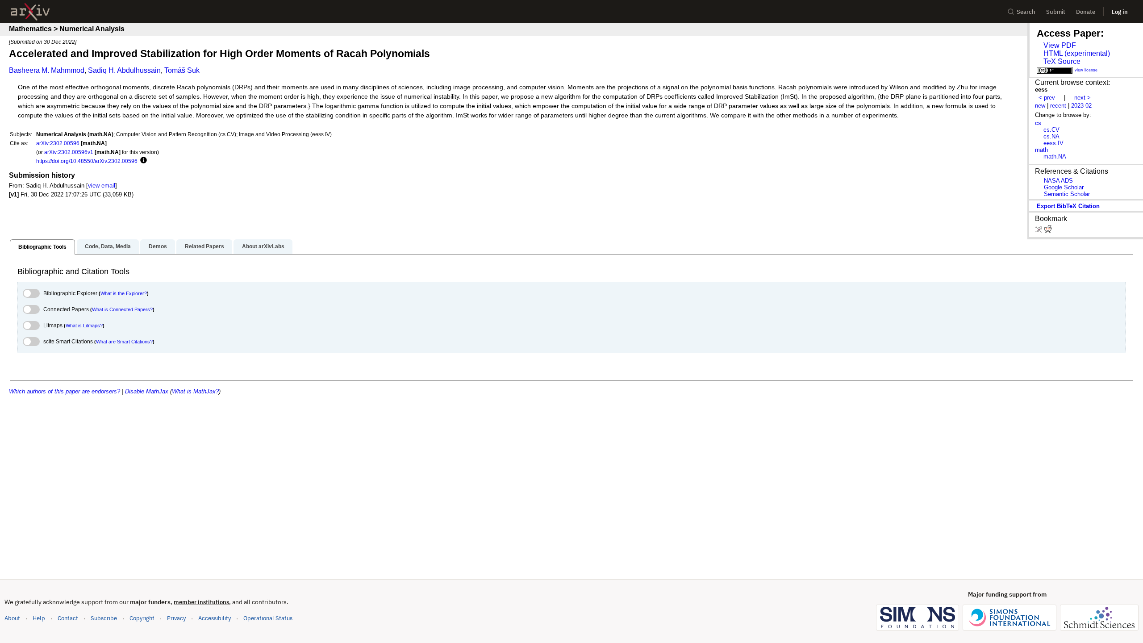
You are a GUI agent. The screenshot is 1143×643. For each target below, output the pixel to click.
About (12, 618)
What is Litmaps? (84, 325)
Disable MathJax (146, 391)
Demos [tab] (158, 246)
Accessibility (214, 618)
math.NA (1054, 156)
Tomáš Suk (182, 70)
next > (1082, 97)
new (1040, 105)
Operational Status (267, 618)
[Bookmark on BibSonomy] (1039, 231)
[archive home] (30, 12)
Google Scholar (1064, 187)
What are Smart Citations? (124, 341)
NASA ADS (1058, 180)
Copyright (141, 618)
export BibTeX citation (1068, 206)
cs (1038, 123)
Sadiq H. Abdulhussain (124, 70)
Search (1026, 12)
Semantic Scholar (1067, 194)
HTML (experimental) (1076, 53)
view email (101, 185)
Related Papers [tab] (204, 246)
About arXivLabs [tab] (263, 246)
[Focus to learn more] (142, 161)
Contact (68, 618)
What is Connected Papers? (122, 309)
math (1041, 149)
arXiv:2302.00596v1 (68, 152)
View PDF (1059, 45)
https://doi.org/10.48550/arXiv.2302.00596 (87, 161)
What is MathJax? (195, 391)
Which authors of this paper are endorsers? (64, 391)
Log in (1120, 12)
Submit (1055, 12)
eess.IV (1053, 143)
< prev (1047, 97)
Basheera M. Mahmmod (46, 70)
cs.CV (1051, 129)
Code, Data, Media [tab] (108, 246)
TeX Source (1061, 61)
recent (1058, 105)
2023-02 (1081, 105)
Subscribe (104, 618)
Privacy (176, 618)
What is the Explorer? (123, 293)
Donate (1085, 12)
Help (39, 618)
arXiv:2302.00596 (57, 143)
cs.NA (1051, 136)
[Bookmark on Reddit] (1048, 231)
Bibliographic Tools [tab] (42, 247)
